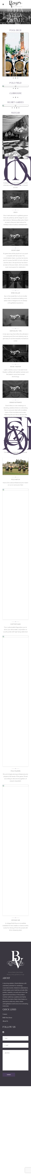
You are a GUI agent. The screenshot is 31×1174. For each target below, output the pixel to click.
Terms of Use (20, 1102)
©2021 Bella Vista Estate (15, 1100)
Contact (5, 1142)
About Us (5, 1149)
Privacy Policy (11, 1102)
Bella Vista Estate (7, 1146)
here (8, 580)
